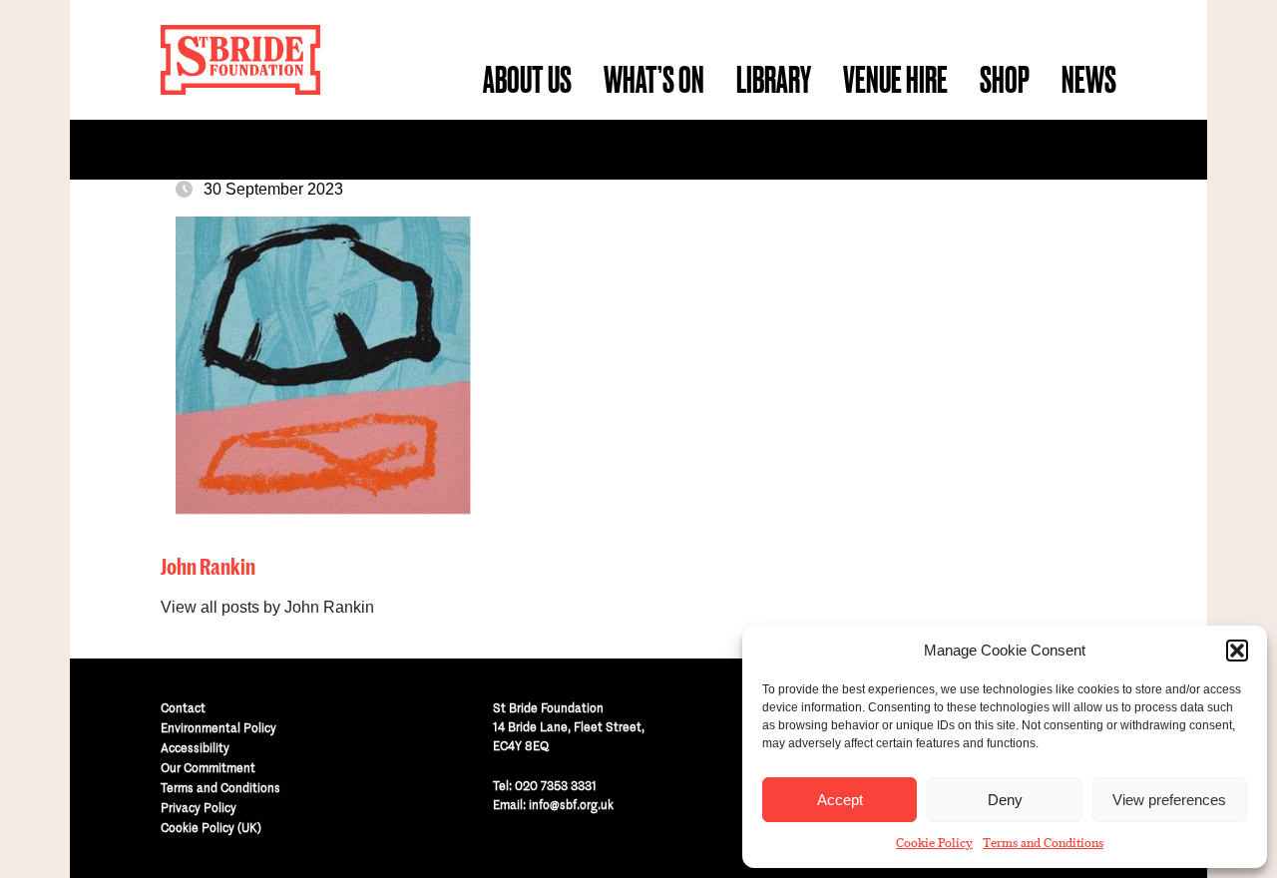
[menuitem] (527, 80)
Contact (183, 707)
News (1089, 79)
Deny (1005, 799)
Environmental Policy (218, 727)
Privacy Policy (198, 807)
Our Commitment (208, 767)
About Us (527, 79)
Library (773, 79)
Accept (840, 799)
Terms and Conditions (1043, 843)
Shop (1005, 79)
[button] (1237, 650)
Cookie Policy (934, 843)
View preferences (1169, 799)
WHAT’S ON (654, 79)
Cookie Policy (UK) (211, 827)
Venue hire (895, 79)
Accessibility (195, 747)
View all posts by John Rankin (267, 607)
